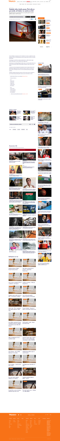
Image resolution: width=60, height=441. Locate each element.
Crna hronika (41, 137)
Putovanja (27, 426)
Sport (31, 1)
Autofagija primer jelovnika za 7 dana (29, 365)
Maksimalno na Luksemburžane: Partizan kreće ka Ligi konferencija (44, 87)
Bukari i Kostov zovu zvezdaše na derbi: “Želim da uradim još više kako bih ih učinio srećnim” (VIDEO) (44, 160)
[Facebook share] (31, 19)
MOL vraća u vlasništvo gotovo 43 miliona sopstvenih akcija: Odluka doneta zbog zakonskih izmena (44, 186)
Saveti (35, 421)
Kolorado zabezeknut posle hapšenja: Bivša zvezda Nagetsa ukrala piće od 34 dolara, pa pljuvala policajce (44, 199)
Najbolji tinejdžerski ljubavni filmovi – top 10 (28, 378)
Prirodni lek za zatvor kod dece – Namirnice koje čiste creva (15, 391)
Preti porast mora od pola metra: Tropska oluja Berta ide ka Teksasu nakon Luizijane (44, 173)
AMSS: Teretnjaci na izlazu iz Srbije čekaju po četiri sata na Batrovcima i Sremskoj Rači (44, 212)
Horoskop (47, 1)
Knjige (30, 422)
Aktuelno (31, 426)
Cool (44, 1)
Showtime (39, 4)
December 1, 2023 (25, 93)
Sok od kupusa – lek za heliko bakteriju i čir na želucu (14, 352)
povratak (19, 129)
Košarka (23, 4)
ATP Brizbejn (14, 129)
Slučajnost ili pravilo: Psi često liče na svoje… (48, 35)
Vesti (34, 420)
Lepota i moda (12, 286)
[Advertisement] (22, 49)
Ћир (50, 0)
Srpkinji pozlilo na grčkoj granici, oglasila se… (48, 25)
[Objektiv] (12, 1)
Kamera (25, 368)
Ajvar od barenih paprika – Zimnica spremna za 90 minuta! (29, 296)
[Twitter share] (32, 19)
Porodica (27, 431)
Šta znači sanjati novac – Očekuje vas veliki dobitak (29, 391)
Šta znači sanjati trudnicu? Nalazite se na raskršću (14, 378)
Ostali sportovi (35, 4)
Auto (35, 418)
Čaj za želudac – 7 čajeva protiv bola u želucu (15, 365)
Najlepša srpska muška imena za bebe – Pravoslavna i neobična (15, 296)
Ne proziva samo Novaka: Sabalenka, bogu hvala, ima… (19, 112)
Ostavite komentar (22, 149)
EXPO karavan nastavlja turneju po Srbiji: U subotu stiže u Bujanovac (44, 251)
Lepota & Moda (27, 425)
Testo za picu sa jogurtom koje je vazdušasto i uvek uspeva (15, 283)
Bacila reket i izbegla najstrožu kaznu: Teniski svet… (19, 118)
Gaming (39, 422)
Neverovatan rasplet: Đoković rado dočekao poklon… (33, 118)
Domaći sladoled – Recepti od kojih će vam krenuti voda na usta (29, 309)
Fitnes (26, 422)
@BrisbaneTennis (24, 76)
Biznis (9, 422)
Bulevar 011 (24, 1)
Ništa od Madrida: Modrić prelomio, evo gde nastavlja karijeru (44, 135)
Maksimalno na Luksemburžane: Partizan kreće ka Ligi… (48, 21)
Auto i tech (41, 1)
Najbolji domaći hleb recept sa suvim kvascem (29, 352)
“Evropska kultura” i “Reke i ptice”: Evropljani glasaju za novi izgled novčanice (44, 122)
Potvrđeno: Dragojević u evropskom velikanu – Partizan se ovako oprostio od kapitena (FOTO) (44, 238)
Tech (39, 418)
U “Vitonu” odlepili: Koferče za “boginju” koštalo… (48, 40)
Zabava (14, 418)
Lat (49, 0)
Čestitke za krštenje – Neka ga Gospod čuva (29, 283)
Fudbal (20, 4)
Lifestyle (38, 1)
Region (10, 426)
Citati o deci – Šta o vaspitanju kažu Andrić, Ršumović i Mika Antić (15, 309)
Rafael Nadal (23, 129)
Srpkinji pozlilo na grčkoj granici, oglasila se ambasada (44, 99)
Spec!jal (18, 426)
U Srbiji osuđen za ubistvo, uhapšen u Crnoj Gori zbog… (48, 30)
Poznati (14, 420)
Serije (30, 427)
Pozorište (31, 425)
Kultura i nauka (34, 1)
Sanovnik (27, 432)
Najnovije (18, 1)
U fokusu (21, 1)
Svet (40, 175)
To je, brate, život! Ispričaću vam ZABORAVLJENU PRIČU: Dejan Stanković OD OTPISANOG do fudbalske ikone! (49, 423)
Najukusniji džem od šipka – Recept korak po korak (14, 269)
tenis (26, 129)
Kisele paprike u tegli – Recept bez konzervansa (28, 323)
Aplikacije (39, 421)
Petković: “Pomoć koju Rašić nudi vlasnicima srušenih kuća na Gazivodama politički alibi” (44, 225)
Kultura (31, 418)
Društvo (40, 64)
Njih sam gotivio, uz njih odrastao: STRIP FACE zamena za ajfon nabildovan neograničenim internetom (49, 429)
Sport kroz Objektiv (29, 4)
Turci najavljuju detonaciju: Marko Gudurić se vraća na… (33, 112)
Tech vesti (39, 420)
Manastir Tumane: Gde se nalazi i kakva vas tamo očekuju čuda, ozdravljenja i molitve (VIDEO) (29, 338)
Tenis (25, 4)
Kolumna (48, 418)
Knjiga (11, 299)
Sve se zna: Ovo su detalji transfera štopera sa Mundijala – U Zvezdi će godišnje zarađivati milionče (43, 264)
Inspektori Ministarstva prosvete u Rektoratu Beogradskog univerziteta (44, 74)
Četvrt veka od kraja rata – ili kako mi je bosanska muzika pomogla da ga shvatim (49, 434)
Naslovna (10, 7)
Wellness (27, 420)
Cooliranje (14, 421)
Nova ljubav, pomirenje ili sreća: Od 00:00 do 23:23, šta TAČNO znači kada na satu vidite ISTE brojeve (15, 324)
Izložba (31, 421)
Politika (40, 241)
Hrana (11, 259)
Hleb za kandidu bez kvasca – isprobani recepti (14, 338)
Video (22, 418)
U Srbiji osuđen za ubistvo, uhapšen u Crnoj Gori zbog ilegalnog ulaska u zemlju (44, 147)
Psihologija (27, 427)
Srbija (9, 427)
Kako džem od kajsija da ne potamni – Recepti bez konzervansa (28, 269)
